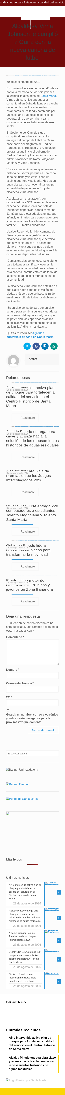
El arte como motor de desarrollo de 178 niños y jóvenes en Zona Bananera (29, 584)
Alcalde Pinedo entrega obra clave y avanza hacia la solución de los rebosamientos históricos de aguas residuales (32, 1063)
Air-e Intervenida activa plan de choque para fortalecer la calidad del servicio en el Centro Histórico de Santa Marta (30, 397)
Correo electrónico (20, 683)
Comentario (15, 637)
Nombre (12, 669)
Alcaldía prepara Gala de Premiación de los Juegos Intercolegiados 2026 (28, 475)
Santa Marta (48, 95)
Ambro (33, 358)
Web (9, 697)
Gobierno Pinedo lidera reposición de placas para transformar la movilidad (28, 550)
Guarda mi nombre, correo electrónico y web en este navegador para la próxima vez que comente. (32, 718)
